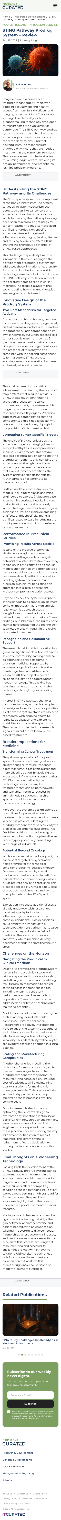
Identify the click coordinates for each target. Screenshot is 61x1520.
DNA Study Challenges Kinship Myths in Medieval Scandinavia (30, 1341)
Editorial (7, 1480)
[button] (19, 1355)
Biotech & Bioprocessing (17, 1459)
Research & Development (29, 16)
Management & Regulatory (19, 1473)
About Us (7, 1493)
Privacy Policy (10, 1498)
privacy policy (33, 1418)
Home (6, 16)
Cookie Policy (40, 1493)
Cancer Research (16, 24)
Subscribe (30, 1403)
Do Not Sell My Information (16, 1503)
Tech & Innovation (13, 1466)
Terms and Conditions (33, 1498)
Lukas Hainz (23, 84)
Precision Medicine (44, 24)
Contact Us (22, 1493)
